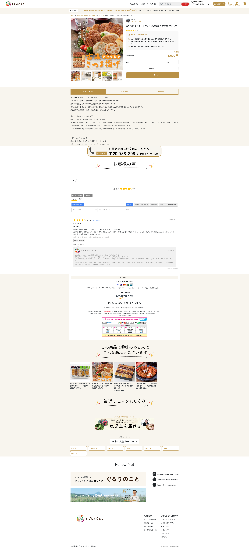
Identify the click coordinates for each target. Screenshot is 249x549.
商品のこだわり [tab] (88, 92)
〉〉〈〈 (103, 10)
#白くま (149, 10)
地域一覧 (153, 4)
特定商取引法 (74, 546)
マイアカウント (236, 5)
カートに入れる (152, 75)
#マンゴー (164, 10)
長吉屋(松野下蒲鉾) (136, 21)
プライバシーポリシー (84, 546)
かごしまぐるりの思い (168, 523)
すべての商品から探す (150, 530)
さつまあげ (102, 15)
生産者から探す (148, 523)
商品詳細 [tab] (124, 92)
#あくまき (171, 10)
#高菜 (177, 10)
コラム (230, 5)
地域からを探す (148, 526)
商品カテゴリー (134, 4)
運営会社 (164, 537)
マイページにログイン (168, 519)
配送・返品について (167, 526)
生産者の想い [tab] (160, 92)
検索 (185, 4)
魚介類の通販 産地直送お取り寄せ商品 (87, 15)
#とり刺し (142, 10)
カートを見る (244, 5)
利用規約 (93, 546)
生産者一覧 (144, 4)
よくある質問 (165, 530)
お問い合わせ (165, 533)
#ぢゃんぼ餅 (156, 10)
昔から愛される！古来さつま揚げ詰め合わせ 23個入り (94, 237)
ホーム (73, 15)
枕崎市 (133, 19)
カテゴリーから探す (150, 519)
